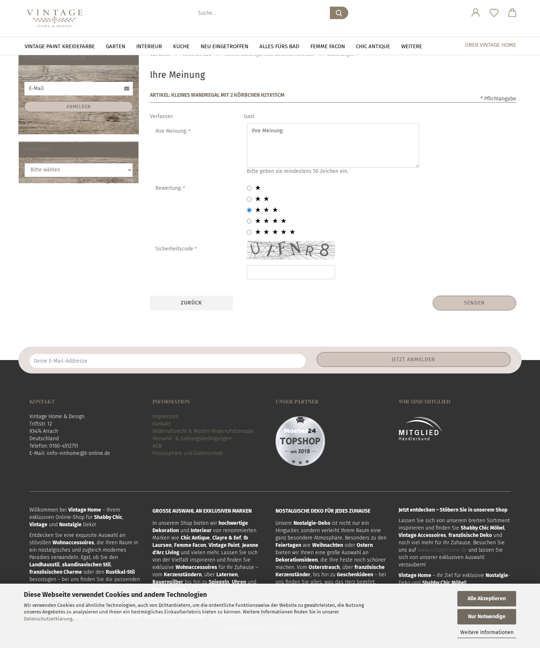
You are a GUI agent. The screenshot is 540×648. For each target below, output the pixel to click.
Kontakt (161, 424)
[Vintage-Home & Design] (57, 18)
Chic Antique (373, 46)
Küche (181, 46)
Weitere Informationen (487, 632)
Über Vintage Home (490, 45)
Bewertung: (169, 188)
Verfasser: (161, 116)
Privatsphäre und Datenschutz (187, 453)
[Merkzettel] (494, 13)
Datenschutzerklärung (48, 619)
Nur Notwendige (486, 616)
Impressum (165, 416)
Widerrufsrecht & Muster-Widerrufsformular (203, 431)
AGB (157, 446)
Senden (474, 303)
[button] (476, 13)
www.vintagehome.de (442, 550)
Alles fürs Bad (279, 46)
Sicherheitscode (175, 249)
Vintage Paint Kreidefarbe (60, 46)
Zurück (191, 303)
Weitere (411, 46)
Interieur (149, 46)
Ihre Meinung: (171, 131)
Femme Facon (327, 46)
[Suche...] (339, 13)
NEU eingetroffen (224, 46)
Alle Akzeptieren (487, 598)
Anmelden (78, 106)
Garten (115, 46)
